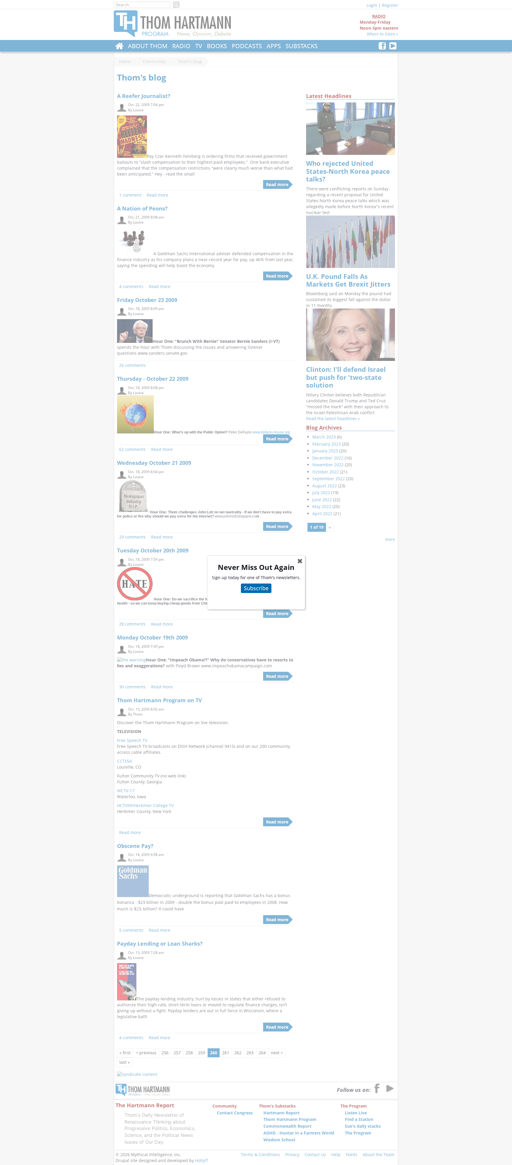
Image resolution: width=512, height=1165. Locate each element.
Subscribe (256, 588)
